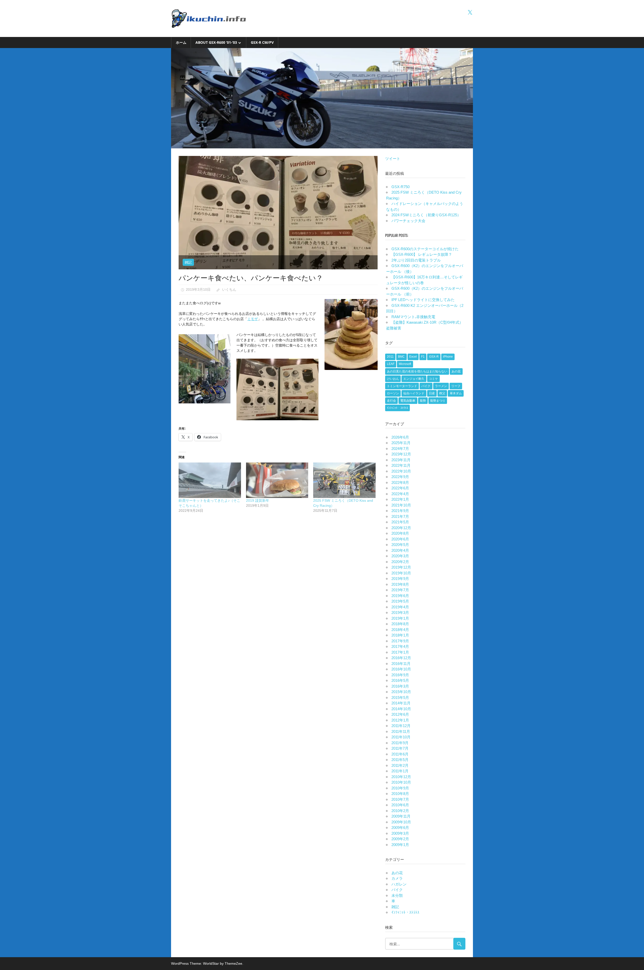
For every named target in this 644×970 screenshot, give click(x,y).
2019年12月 (401, 567)
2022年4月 (400, 494)
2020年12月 (401, 528)
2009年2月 (400, 839)
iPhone (448, 356)
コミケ (433, 379)
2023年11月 (401, 460)
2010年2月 (400, 811)
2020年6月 (400, 539)
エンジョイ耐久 (413, 379)
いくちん (229, 289)
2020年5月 (400, 544)
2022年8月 (400, 482)
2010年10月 (401, 782)
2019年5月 (400, 601)
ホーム (181, 42)
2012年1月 (400, 720)
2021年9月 (400, 511)
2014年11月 (401, 703)
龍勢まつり (437, 400)
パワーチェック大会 (408, 221)
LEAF (390, 364)
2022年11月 (401, 465)
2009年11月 (401, 816)
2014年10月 (401, 709)
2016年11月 (401, 663)
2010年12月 (401, 777)
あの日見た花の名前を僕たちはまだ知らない (417, 371)
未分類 (397, 895)
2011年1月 (400, 771)
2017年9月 (400, 641)
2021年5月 (400, 522)
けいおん (393, 379)
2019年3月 (400, 612)
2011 (390, 356)
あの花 (456, 371)
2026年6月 (400, 437)
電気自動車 (407, 400)
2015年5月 (400, 697)
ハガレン (399, 884)
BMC (401, 356)
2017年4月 (400, 646)
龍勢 (423, 400)
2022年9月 (400, 477)
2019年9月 (400, 578)
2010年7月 (400, 799)
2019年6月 (400, 596)
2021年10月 (401, 505)
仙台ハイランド (413, 393)
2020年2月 (400, 562)
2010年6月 (400, 805)
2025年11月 (401, 443)
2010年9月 (400, 788)
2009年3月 (400, 833)
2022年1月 (400, 499)
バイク (425, 386)
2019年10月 (401, 573)
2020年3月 (400, 556)
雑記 (188, 262)
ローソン (393, 393)
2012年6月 (400, 714)
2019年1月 (400, 618)
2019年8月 (400, 584)
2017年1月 (400, 652)
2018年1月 (400, 635)
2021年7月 (400, 516)
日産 (432, 393)
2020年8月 (400, 533)
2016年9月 (400, 675)
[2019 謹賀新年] (277, 480)
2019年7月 (400, 590)
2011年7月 (400, 748)
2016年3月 (400, 686)
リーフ (455, 386)
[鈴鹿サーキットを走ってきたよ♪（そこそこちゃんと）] (210, 480)
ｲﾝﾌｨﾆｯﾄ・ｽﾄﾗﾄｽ (397, 408)
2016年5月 (400, 680)
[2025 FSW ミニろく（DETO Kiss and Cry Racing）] (344, 480)
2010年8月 (400, 793)
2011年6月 (400, 754)
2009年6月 (400, 827)
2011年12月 (401, 726)
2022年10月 (401, 471)
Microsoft (405, 364)
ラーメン (441, 386)
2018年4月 (400, 629)
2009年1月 (400, 844)
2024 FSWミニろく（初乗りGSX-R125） (426, 215)
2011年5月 (400, 759)
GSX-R (434, 356)
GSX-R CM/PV (262, 42)
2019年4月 (400, 607)
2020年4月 (400, 550)
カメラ (397, 878)
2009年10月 (401, 822)
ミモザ (252, 319)
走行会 (391, 400)
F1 (423, 356)
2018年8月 (400, 624)
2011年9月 (400, 743)
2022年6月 (400, 488)
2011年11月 (400, 731)
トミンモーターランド (402, 386)
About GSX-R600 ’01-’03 (216, 42)
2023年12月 (401, 454)
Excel (413, 356)
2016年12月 (401, 658)
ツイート (392, 158)
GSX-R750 (400, 187)
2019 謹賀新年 (257, 500)
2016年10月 (401, 669)
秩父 (442, 393)
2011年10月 (401, 737)
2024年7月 (400, 448)
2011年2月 (400, 765)
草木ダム (456, 393)
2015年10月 (401, 692)
